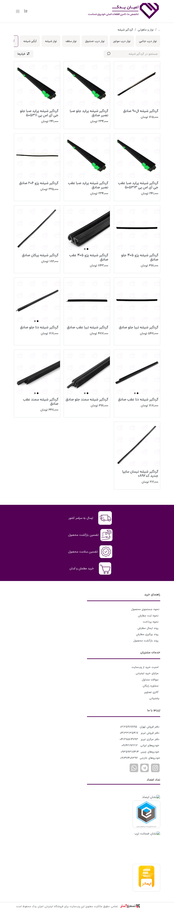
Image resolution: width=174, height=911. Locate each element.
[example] (144, 768)
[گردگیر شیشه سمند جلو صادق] (87, 373)
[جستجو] (109, 54)
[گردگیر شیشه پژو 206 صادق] (37, 156)
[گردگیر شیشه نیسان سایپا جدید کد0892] (137, 445)
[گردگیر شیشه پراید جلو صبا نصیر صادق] (87, 84)
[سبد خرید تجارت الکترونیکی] (25, 11)
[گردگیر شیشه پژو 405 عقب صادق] (87, 229)
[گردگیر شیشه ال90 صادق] (137, 84)
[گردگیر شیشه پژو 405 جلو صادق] (137, 229)
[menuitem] (148, 41)
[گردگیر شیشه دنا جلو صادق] (37, 301)
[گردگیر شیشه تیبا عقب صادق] (87, 301)
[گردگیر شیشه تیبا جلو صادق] (137, 301)
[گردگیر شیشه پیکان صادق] (37, 229)
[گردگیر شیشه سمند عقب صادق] (37, 373)
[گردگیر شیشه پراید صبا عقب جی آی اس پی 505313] (137, 156)
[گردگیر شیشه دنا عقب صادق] (137, 373)
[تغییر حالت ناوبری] (18, 11)
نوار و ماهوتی (146, 30)
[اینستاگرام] (155, 768)
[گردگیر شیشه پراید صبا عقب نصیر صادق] (87, 156)
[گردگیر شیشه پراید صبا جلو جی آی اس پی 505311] (37, 84)
